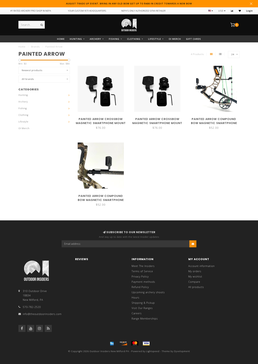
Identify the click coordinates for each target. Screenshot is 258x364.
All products (196, 287)
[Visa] (146, 343)
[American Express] (112, 343)
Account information (201, 266)
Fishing (114, 38)
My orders (194, 271)
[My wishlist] (240, 10)
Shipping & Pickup (143, 302)
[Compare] (232, 10)
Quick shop (102, 117)
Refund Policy (140, 287)
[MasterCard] (134, 343)
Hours (135, 297)
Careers (137, 313)
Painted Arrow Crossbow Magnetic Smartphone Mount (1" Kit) (157, 123)
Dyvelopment (182, 351)
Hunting (76, 38)
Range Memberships (145, 318)
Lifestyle (154, 38)
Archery (95, 38)
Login (249, 10)
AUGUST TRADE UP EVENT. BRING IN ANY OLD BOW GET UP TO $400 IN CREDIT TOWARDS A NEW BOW (129, 3)
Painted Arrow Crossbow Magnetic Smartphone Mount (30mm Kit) (101, 123)
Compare (194, 281)
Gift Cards (193, 38)
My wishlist (195, 276)
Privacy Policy (140, 276)
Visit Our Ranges (142, 308)
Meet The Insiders (143, 266)
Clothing (133, 38)
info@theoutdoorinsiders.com (42, 314)
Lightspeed (152, 351)
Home (61, 38)
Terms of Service (142, 271)
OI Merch (175, 38)
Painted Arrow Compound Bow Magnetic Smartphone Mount (101, 200)
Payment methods (143, 281)
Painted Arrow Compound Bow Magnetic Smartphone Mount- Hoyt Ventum (214, 123)
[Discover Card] (123, 343)
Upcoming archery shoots (148, 292)
